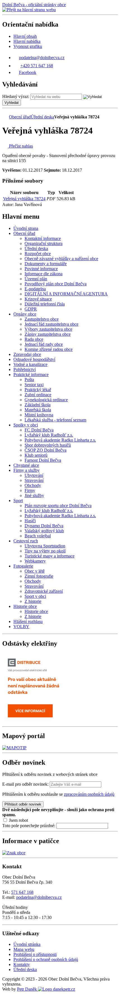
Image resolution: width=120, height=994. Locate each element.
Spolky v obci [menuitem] (25, 425)
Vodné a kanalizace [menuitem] (30, 364)
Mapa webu (23, 949)
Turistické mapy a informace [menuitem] (50, 556)
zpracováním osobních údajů (89, 794)
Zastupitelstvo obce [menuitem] (42, 319)
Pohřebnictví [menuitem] (24, 369)
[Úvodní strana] (5, 117)
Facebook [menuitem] (27, 72)
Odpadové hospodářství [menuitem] (34, 359)
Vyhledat (11, 103)
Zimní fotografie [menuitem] (39, 576)
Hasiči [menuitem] (30, 520)
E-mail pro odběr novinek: (25, 784)
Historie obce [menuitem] (25, 606)
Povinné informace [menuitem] (41, 268)
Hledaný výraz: (15, 96)
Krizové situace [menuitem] (38, 299)
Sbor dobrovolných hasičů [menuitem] (48, 445)
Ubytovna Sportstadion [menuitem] (45, 545)
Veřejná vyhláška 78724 (24, 198)
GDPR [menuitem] (31, 309)
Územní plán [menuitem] (36, 278)
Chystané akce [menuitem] (26, 465)
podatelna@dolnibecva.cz (39, 897)
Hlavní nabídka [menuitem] (26, 41)
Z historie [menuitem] (33, 601)
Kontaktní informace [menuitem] (43, 238)
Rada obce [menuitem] (34, 339)
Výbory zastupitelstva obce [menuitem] (48, 329)
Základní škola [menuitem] (38, 404)
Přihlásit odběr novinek (22, 804)
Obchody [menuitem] (33, 485)
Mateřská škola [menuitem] (38, 409)
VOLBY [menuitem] (21, 626)
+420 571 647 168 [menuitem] (36, 65)
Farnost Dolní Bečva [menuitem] (43, 460)
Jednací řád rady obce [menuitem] (44, 344)
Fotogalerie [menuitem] (23, 566)
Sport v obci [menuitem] (35, 596)
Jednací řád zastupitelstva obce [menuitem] (51, 324)
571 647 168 (22, 892)
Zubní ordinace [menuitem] (38, 394)
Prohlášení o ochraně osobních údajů (45, 959)
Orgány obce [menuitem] (24, 314)
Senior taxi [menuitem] (34, 384)
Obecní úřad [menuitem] (24, 233)
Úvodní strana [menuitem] (25, 228)
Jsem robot (18, 820)
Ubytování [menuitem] (34, 475)
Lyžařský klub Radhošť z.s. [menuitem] (49, 435)
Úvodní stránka (26, 944)
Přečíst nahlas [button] (20, 146)
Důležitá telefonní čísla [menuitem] (45, 304)
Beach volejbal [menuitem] (38, 535)
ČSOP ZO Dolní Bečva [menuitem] (45, 450)
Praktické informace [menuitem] (31, 374)
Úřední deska (42, 117)
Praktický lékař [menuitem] (38, 389)
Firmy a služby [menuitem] (26, 470)
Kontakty (21, 964)
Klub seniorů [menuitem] (36, 455)
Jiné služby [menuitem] (34, 495)
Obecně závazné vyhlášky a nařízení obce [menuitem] (61, 258)
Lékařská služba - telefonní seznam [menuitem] (55, 419)
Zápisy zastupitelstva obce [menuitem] (48, 334)
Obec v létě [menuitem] (35, 571)
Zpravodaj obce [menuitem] (27, 354)
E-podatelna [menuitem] (35, 288)
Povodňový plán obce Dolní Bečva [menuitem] (56, 283)
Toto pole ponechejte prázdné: (29, 825)
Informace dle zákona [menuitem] (44, 273)
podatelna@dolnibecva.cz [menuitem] (41, 57)
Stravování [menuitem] (34, 480)
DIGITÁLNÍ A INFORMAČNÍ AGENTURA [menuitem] (66, 293)
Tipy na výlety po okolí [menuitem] (45, 551)
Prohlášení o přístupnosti (35, 954)
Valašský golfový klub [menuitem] (44, 530)
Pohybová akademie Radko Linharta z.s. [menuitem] (60, 440)
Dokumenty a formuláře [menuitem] (46, 263)
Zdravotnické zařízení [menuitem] (44, 591)
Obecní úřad (20, 117)
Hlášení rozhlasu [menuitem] (28, 621)
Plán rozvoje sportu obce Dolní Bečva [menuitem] (58, 505)
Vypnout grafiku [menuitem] (27, 46)
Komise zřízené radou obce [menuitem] (49, 349)
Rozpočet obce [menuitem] (38, 253)
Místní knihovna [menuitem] (39, 414)
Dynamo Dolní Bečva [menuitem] (44, 525)
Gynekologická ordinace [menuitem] (46, 399)
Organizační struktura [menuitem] (44, 243)
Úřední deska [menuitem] (36, 248)
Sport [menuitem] (18, 500)
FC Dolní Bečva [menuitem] (39, 430)
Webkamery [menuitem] (35, 561)
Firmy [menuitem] (30, 490)
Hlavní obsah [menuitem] (25, 36)
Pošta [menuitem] (29, 379)
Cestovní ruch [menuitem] (25, 540)
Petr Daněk (27, 989)
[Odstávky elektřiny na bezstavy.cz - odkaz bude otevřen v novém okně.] (37, 721)
